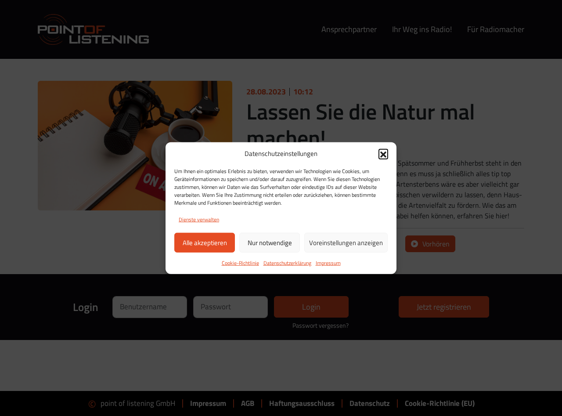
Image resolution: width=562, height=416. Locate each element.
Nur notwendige (270, 242)
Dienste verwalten (199, 219)
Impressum (328, 263)
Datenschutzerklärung (287, 263)
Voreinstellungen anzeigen (346, 242)
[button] (383, 153)
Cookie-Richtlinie (240, 263)
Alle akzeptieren (205, 242)
